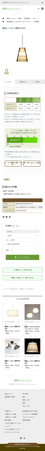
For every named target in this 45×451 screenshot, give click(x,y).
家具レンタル (26, 400)
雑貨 (23, 403)
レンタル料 (7, 82)
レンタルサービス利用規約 (30, 414)
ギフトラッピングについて (12, 432)
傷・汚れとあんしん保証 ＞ (32, 163)
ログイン (22, 289)
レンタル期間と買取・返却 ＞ (13, 163)
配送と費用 (8, 420)
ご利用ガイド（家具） (11, 417)
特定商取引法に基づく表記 (30, 411)
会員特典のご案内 (10, 397)
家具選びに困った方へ (22, 444)
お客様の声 (22, 82)
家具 (23, 397)
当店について (8, 394)
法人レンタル (26, 406)
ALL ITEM (25, 394)
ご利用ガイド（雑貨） (11, 414)
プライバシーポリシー (28, 417)
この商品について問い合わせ (22, 270)
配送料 (37, 82)
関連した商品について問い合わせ (22, 278)
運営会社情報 (26, 420)
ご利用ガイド (8, 411)
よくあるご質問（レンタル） (13, 429)
